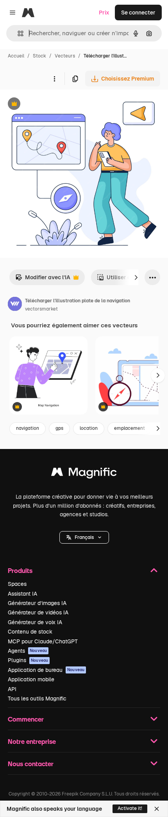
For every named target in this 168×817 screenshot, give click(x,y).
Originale (51, 104)
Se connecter (138, 12)
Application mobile (31, 679)
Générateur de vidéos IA (38, 612)
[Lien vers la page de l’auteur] (15, 305)
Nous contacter (31, 764)
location (89, 428)
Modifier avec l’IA (42, 279)
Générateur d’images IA (37, 603)
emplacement (129, 428)
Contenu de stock (30, 631)
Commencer (26, 719)
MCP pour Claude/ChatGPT (43, 641)
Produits (20, 570)
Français (84, 537)
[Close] (156, 808)
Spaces (17, 583)
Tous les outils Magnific (37, 698)
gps (59, 428)
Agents (27, 650)
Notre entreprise (32, 741)
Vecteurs (65, 56)
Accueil (16, 56)
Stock (39, 56)
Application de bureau (46, 669)
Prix (104, 12)
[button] (84, 537)
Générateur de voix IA (35, 622)
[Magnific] (84, 474)
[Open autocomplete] (17, 33)
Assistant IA (22, 593)
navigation (27, 428)
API (12, 689)
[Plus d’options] (54, 78)
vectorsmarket (41, 309)
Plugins (28, 660)
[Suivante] (136, 277)
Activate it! (130, 808)
